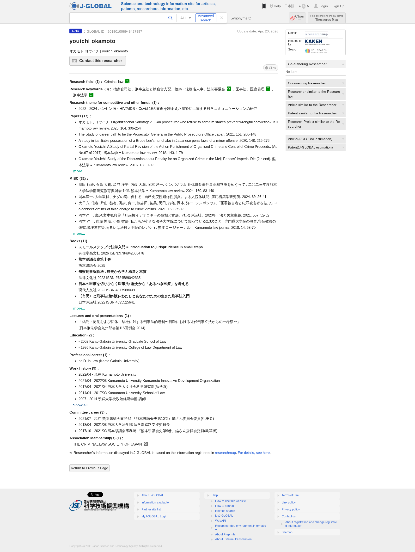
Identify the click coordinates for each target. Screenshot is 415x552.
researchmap (225, 453)
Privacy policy (291, 509)
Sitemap (287, 532)
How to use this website (230, 501)
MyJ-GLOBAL (224, 515)
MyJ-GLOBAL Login (154, 516)
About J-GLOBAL (152, 495)
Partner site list (151, 509)
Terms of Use (290, 495)
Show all (80, 405)
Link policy (289, 502)
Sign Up (338, 6)
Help (277, 6)
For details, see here (254, 453)
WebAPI (220, 520)
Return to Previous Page (89, 468)
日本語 (289, 6)
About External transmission (233, 539)
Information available (155, 502)
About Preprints (225, 534)
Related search (225, 511)
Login (323, 6)
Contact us (289, 516)
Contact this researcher (102, 62)
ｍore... (79, 171)
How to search (224, 506)
